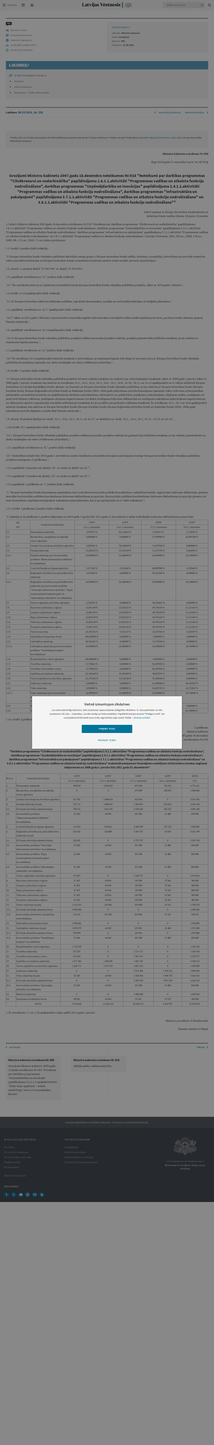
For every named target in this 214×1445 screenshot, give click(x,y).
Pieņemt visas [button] (107, 728)
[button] (107, 740)
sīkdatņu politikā (141, 717)
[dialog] (107, 722)
